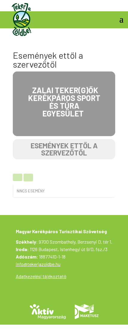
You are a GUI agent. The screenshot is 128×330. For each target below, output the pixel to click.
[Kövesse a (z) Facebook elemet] (119, 5)
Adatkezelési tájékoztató (41, 276)
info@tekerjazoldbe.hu (38, 264)
